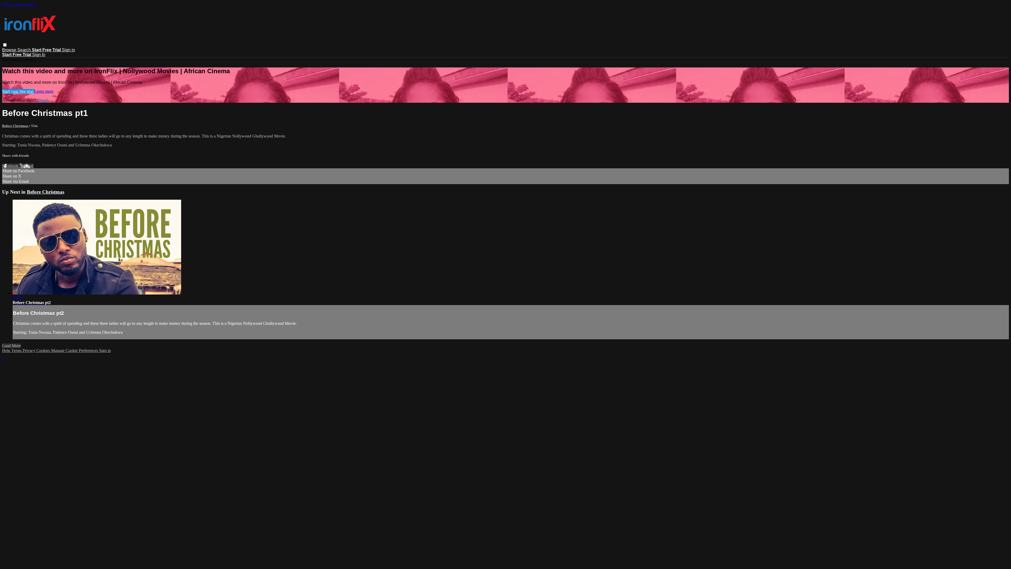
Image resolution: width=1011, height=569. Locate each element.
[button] (5, 45)
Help (6, 350)
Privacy (29, 350)
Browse (9, 50)
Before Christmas (15, 126)
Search (24, 50)
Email (28, 166)
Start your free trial (18, 91)
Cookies (43, 350)
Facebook (10, 166)
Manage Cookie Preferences (75, 350)
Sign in (68, 50)
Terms (17, 350)
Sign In (38, 54)
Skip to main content (19, 4)
